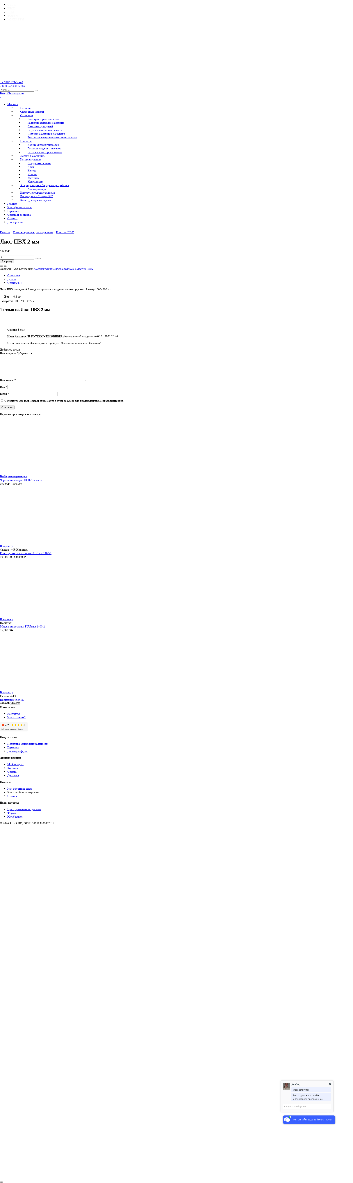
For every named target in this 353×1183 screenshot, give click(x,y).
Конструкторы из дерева (35, 200)
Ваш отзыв (8, 380)
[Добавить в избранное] (1, 266)
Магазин (12, 104)
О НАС (12, 4)
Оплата (12, 771)
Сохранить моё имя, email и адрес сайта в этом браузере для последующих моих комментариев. (64, 400)
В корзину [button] (6, 546)
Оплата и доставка (19, 214)
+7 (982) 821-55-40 (12, 83)
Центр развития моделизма (24, 809)
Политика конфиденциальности (27, 743)
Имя (4, 387)
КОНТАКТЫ (15, 19)
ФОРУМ (12, 15)
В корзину (7, 261)
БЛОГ (11, 8)
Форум (11, 813)
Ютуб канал (14, 816)
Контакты (13, 713)
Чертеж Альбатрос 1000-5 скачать (21, 480)
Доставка (13, 775)
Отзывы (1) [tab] (14, 282)
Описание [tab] (13, 275)
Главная (12, 203)
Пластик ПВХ (65, 232)
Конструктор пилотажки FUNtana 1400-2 (25, 553)
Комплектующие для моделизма (33, 232)
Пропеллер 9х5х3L (12, 699)
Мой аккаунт (15, 764)
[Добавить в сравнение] (5, 266)
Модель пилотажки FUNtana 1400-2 (22, 626)
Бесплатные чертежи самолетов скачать (52, 137)
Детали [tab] (11, 279)
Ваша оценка (9, 353)
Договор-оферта (17, 751)
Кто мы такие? (16, 717)
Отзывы (12, 218)
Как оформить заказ (19, 207)
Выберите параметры (13, 476)
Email (4, 393)
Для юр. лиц (15, 222)
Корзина (12, 768)
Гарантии (13, 211)
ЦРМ (10, 12)
